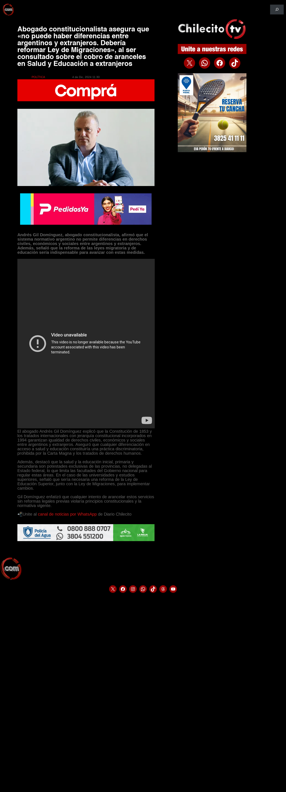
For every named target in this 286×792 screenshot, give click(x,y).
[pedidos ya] (86, 223)
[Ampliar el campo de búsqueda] (277, 9)
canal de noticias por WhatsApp (67, 514)
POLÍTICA (38, 77)
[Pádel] (212, 151)
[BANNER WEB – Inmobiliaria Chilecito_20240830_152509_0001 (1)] (86, 100)
